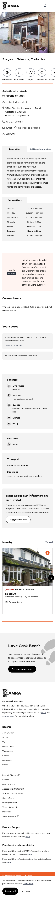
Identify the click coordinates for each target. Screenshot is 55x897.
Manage (26, 891)
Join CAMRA (8, 732)
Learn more (28, 883)
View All (49, 542)
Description (14, 149)
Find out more (38, 284)
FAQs (43, 712)
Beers (5, 764)
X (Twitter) (11, 133)
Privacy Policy (8, 784)
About (5, 737)
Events (5, 755)
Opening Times (15, 200)
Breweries (7, 760)
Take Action (7, 751)
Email (9, 127)
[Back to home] (10, 5)
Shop (4, 779)
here (28, 836)
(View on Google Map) (17, 115)
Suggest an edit (18, 519)
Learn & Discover (10, 775)
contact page (8, 716)
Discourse (6, 811)
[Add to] (47, 553)
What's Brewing (9, 816)
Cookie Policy (8, 798)
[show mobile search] (45, 6)
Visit (4, 742)
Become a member (13, 345)
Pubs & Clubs (8, 746)
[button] (51, 578)
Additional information (40, 149)
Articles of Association (12, 793)
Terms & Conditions (11, 807)
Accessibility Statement (13, 788)
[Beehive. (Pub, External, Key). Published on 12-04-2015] (27, 581)
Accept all (10, 890)
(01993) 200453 (14, 121)
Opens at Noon (15, 95)
